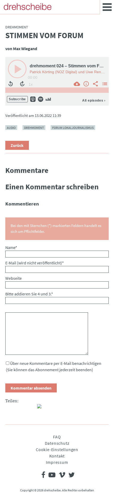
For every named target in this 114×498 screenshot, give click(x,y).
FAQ (57, 436)
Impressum (57, 462)
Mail (31, 408)
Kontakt (57, 455)
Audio (11, 127)
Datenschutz (57, 443)
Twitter (20, 408)
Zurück (17, 145)
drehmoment (34, 127)
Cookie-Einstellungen (57, 449)
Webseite (13, 278)
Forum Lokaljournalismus (73, 127)
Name (11, 247)
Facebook (9, 408)
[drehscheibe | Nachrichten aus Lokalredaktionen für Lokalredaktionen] (27, 6)
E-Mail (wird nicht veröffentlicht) (34, 262)
